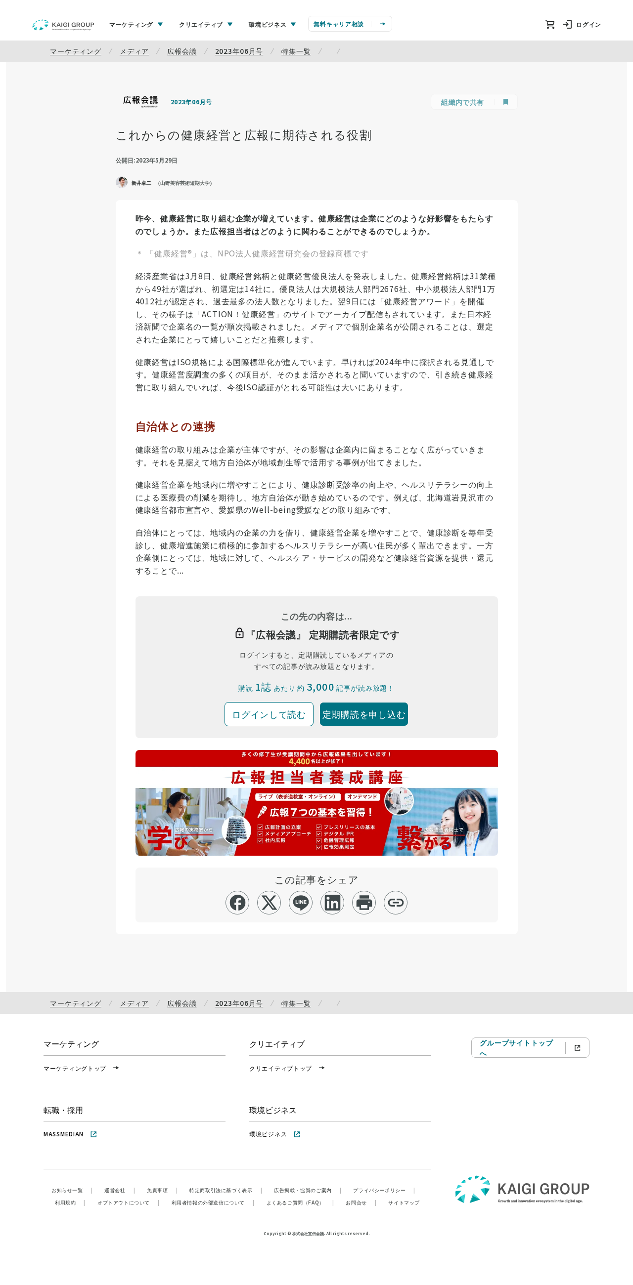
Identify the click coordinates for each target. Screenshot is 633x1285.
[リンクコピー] (396, 902)
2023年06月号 (239, 51)
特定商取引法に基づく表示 (225, 1190)
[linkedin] (332, 902)
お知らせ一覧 (71, 1190)
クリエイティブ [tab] (201, 24)
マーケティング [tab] (131, 24)
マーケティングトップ (75, 1068)
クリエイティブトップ (280, 1068)
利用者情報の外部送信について (213, 1202)
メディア (134, 51)
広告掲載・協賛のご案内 (307, 1190)
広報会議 (181, 51)
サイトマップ (404, 1202)
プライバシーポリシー (384, 1190)
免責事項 (162, 1190)
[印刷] (364, 902)
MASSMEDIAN (64, 1133)
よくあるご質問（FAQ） (300, 1202)
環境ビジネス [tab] (267, 24)
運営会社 (119, 1190)
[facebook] (237, 902)
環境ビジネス (268, 1133)
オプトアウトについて (128, 1202)
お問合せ (361, 1202)
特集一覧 (296, 51)
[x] (269, 902)
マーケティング (75, 51)
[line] (301, 902)
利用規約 (70, 1202)
